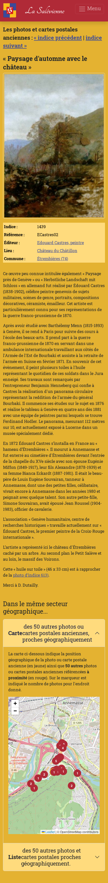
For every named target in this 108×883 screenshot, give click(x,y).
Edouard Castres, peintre (60, 242)
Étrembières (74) (52, 258)
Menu (93, 8)
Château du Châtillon (57, 250)
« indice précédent (58, 37)
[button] (54, 772)
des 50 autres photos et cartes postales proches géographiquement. (44, 857)
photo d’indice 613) (30, 575)
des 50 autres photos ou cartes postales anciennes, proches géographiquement (50, 633)
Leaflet (50, 832)
